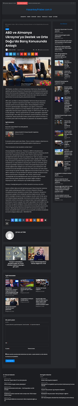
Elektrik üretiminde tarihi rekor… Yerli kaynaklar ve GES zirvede (43, 3)
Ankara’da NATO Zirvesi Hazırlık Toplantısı (26, 132)
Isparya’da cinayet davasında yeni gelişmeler (10, 308)
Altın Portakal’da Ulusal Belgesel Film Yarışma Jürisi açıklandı (62, 180)
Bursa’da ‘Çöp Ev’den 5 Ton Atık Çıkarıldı (16, 127)
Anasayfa (23, 16)
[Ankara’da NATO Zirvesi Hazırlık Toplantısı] (9, 134)
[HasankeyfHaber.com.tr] (39, 9)
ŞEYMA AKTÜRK (12, 49)
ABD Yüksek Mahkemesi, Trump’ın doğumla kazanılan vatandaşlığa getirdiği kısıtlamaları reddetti (11, 291)
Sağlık (39, 16)
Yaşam (50, 16)
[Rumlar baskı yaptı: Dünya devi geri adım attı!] (27, 283)
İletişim (55, 16)
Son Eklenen (63, 23)
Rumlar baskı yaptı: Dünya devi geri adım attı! (26, 289)
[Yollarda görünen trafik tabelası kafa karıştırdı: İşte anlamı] (59, 152)
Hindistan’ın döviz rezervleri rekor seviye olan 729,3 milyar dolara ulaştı (63, 48)
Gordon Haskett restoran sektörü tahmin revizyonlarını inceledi (63, 196)
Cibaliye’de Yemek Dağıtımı (41, 288)
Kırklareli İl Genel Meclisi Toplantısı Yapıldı (61, 82)
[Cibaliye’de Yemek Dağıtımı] (42, 283)
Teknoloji (44, 16)
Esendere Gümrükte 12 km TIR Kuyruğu (67, 63)
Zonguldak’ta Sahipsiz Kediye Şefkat (27, 299)
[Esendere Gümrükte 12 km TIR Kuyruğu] (59, 63)
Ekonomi (33, 16)
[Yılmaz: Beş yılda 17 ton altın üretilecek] (59, 122)
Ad (6, 342)
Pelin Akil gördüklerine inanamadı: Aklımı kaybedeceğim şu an (61, 55)
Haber (28, 16)
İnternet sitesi (31, 348)
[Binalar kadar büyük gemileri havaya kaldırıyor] (59, 89)
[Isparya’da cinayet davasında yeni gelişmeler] (11, 301)
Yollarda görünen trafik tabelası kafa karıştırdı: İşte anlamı (68, 153)
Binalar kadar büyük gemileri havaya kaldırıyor (68, 89)
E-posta (7, 348)
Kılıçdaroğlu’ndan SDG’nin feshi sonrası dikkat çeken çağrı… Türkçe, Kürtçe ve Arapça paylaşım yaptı (42, 301)
